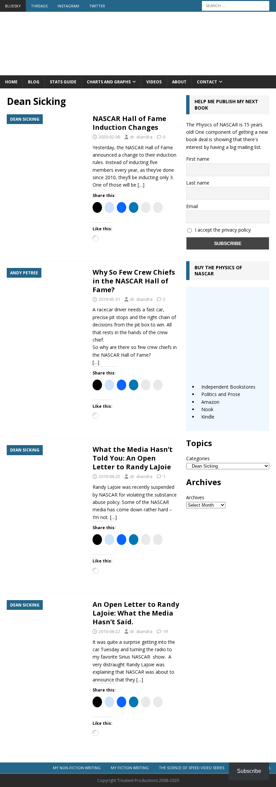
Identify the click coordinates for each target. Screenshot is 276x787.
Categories (198, 458)
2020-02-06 (109, 137)
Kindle (207, 417)
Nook (207, 409)
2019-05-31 (109, 299)
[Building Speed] (138, 71)
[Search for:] (235, 5)
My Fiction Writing (130, 767)
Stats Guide (63, 82)
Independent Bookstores (228, 387)
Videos (154, 82)
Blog (33, 82)
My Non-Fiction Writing (77, 767)
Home (11, 82)
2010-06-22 (109, 631)
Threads (39, 5)
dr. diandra (141, 137)
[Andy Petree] (46, 297)
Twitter (97, 5)
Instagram (68, 5)
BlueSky (13, 5)
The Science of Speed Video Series (191, 767)
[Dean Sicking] (46, 144)
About (179, 82)
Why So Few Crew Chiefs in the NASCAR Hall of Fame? (134, 281)
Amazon (210, 402)
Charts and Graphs (109, 82)
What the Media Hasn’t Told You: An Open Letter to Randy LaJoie (133, 458)
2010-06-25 (109, 476)
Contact (207, 82)
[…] (141, 185)
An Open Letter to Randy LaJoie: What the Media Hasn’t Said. (136, 613)
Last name (197, 183)
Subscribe (249, 771)
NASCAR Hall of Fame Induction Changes (129, 123)
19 (165, 631)
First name (197, 159)
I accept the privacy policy (223, 230)
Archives (195, 497)
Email (192, 206)
